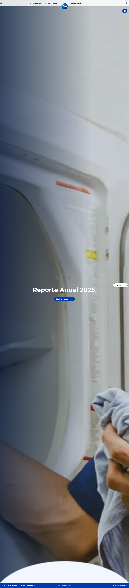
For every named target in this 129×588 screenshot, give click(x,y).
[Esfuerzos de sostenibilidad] (126, 298)
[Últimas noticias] (126, 290)
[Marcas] (126, 294)
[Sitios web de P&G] (126, 303)
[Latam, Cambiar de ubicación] (1, 3)
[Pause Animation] (124, 11)
